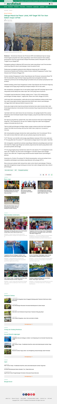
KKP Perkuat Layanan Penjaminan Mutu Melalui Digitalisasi (26, 192)
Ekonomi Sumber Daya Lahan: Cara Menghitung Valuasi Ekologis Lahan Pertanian (31, 350)
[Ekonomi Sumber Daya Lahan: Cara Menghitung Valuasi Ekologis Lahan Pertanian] (7, 351)
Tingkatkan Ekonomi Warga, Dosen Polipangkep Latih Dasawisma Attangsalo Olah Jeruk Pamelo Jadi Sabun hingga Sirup (40, 232)
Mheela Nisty (9, 20)
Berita (5, 13)
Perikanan (9, 13)
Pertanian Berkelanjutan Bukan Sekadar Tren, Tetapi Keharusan (19, 369)
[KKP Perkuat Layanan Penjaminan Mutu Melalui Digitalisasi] (28, 185)
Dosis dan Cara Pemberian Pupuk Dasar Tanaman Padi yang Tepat (28, 312)
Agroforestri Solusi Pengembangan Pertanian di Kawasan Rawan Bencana (21, 373)
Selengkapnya (28, 324)
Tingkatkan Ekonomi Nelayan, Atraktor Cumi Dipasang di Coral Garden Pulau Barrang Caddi (15, 255)
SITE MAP (50, 398)
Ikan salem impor (9, 170)
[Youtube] (34, 394)
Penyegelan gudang (23, 170)
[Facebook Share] (41, 175)
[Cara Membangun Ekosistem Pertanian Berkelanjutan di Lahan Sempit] (7, 306)
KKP (16, 170)
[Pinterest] (29, 394)
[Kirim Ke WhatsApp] (52, 175)
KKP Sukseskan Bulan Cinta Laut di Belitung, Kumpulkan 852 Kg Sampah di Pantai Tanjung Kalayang (11, 207)
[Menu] (5, 4)
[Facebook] (23, 394)
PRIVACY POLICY (15, 398)
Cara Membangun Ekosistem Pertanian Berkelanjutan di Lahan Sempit (28, 305)
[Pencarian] (52, 4)
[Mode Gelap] (49, 4)
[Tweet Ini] (43, 175)
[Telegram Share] (49, 175)
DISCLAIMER (23, 398)
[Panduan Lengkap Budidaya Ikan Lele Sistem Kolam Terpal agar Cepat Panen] (41, 270)
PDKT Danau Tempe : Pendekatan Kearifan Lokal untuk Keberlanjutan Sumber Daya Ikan (15, 279)
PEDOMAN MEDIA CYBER (33, 398)
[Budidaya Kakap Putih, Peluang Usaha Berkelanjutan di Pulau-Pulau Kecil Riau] (11, 185)
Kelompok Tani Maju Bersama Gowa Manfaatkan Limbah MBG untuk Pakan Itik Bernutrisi (15, 231)
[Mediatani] (13, 4)
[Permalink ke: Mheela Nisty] (5, 20)
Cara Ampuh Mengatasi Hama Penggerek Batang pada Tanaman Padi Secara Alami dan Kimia (31, 300)
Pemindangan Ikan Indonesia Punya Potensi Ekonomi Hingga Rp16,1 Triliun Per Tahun (45, 192)
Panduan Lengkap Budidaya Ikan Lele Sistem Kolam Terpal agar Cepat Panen (39, 279)
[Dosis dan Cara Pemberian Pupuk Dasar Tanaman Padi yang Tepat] (7, 313)
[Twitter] (26, 394)
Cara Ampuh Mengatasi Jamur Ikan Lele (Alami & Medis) (25, 318)
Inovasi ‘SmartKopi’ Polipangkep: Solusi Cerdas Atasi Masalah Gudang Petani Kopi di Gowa (40, 255)
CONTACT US (43, 398)
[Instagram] (31, 394)
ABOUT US (8, 398)
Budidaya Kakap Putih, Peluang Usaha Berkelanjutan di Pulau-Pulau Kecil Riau (11, 192)
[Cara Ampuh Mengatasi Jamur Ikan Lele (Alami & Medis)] (7, 319)
